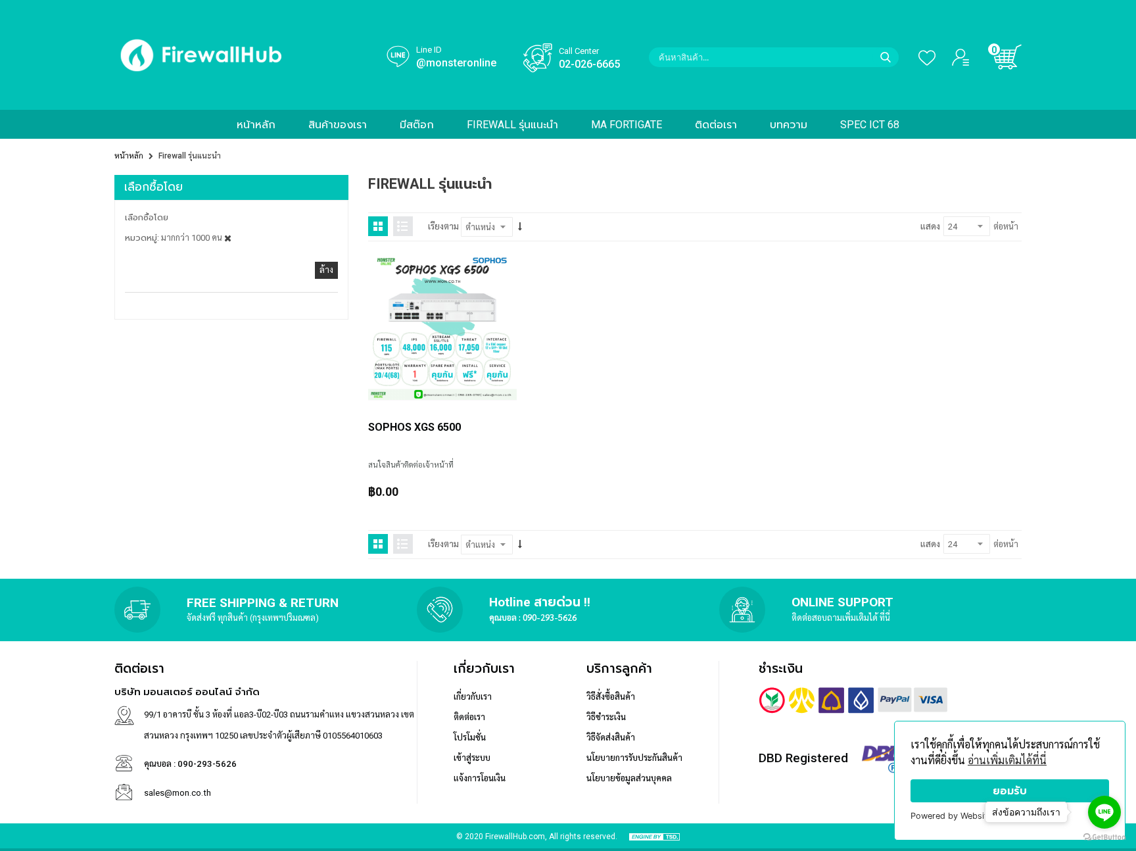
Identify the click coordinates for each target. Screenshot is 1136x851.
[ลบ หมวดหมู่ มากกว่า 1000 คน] (227, 238)
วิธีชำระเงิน (606, 717)
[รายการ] (403, 226)
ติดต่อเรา (469, 717)
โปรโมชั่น (470, 737)
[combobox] (774, 57)
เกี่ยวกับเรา (473, 697)
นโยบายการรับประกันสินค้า (634, 758)
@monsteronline (456, 63)
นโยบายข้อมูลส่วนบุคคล (629, 778)
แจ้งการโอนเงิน (480, 778)
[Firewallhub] (201, 77)
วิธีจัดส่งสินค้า (610, 737)
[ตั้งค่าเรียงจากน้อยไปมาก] (520, 227)
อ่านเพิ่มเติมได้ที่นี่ (1007, 760)
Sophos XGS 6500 (414, 427)
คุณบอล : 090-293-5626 (533, 617)
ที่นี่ (885, 617)
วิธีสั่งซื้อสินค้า (610, 697)
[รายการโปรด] (920, 57)
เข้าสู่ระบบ (472, 758)
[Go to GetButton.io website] (1104, 837)
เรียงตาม (443, 226)
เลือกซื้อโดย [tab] (153, 186)
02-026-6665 (589, 64)
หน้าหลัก (128, 155)
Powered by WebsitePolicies (966, 816)
